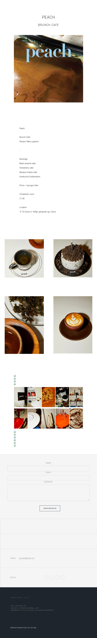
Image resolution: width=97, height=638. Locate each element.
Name (48, 463)
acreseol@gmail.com (26, 558)
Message (48, 482)
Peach (48, 17)
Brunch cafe (48, 25)
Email (48, 472)
